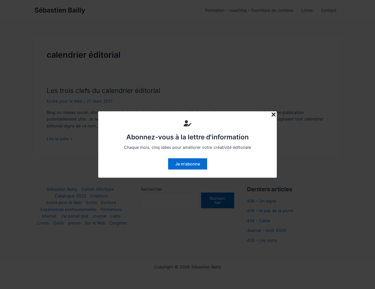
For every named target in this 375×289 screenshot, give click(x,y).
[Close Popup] (273, 114)
